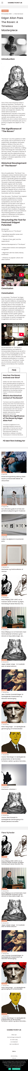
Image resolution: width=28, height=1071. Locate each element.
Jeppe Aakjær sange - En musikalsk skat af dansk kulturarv (13, 665)
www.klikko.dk (15, 1044)
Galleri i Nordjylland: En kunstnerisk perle (12, 540)
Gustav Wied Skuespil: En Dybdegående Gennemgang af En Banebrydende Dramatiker (12, 819)
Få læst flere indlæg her (14, 441)
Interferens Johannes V (8, 789)
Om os (14, 1058)
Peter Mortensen (19, 13)
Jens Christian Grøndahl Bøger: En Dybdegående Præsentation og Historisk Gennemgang (12, 696)
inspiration (4, 472)
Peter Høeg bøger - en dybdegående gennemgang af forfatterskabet (13, 728)
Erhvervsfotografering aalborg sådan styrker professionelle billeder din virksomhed (13, 479)
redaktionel (5, 10)
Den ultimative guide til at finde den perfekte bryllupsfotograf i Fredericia (13, 510)
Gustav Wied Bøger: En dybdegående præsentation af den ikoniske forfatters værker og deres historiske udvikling (13, 759)
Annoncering (14, 1056)
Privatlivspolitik (16, 1069)
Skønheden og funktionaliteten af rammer (12, 570)
